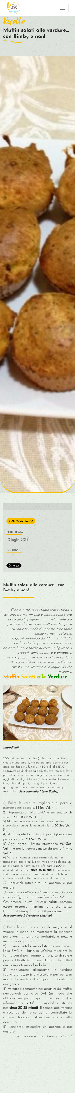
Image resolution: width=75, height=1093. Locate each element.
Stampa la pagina (21, 521)
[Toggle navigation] (63, 8)
